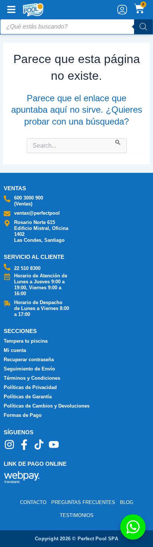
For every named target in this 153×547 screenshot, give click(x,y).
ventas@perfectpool (37, 213)
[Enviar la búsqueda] (118, 141)
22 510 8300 (27, 268)
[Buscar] (143, 26)
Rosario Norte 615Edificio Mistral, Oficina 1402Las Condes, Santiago (41, 231)
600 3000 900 (28, 198)
